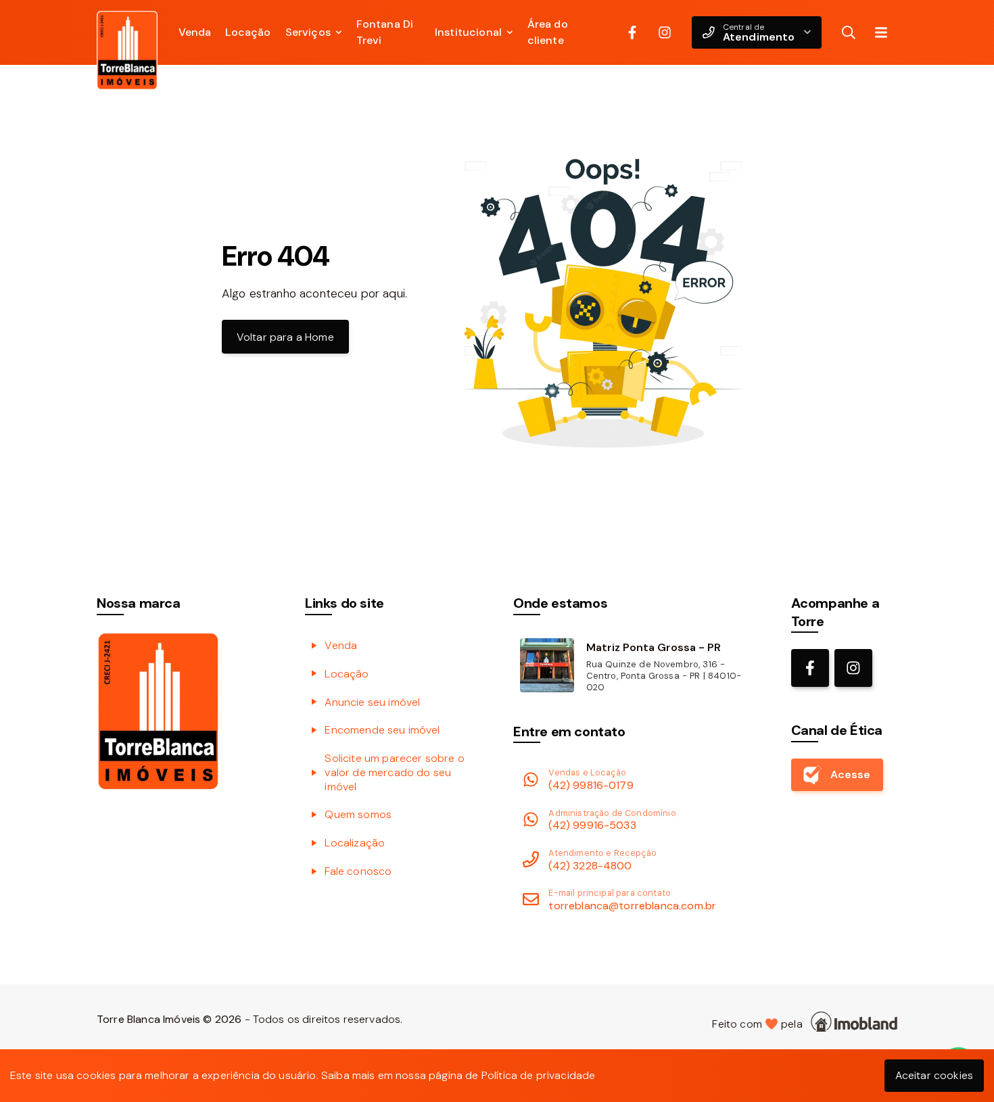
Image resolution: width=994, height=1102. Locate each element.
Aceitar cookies (934, 1075)
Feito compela (760, 1024)
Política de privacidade (538, 1075)
